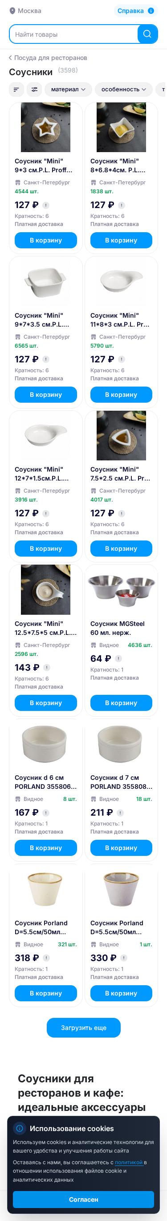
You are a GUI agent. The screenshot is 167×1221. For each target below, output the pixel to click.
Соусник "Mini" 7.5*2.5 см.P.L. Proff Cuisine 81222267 (121, 474)
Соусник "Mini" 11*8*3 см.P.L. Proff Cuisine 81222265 (120, 320)
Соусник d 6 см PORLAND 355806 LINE (43, 782)
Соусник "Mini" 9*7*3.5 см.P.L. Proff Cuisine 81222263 (39, 320)
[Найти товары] (147, 34)
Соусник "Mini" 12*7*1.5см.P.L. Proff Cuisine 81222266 (39, 474)
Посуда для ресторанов (50, 57)
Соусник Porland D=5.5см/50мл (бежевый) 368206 (44, 927)
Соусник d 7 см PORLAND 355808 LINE (118, 782)
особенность (120, 89)
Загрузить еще (83, 1027)
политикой (129, 1162)
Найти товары (36, 34)
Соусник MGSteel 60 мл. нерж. (117, 628)
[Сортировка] (16, 89)
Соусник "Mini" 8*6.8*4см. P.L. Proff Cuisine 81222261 (114, 165)
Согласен (83, 1199)
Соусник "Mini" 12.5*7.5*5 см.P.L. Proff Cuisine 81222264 (43, 628)
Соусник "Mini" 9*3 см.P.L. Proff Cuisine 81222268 (42, 165)
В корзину (46, 240)
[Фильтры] (34, 89)
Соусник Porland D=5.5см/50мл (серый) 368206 (116, 927)
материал (65, 89)
